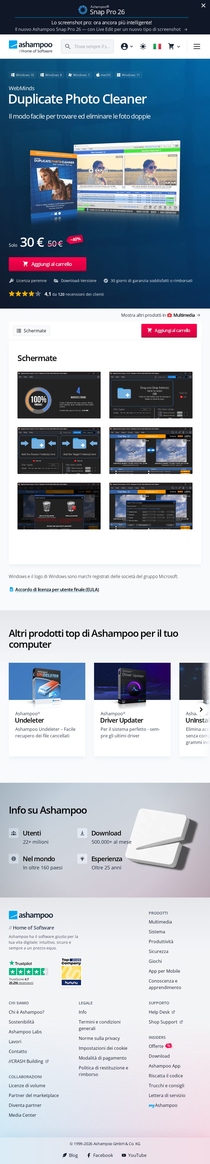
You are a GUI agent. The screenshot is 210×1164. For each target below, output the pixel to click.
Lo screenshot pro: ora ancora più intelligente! (101, 22)
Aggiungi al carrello (51, 264)
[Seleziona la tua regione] (157, 46)
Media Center (22, 1115)
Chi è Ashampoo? (26, 1012)
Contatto (18, 1051)
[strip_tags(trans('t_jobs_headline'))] (71, 971)
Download (159, 1056)
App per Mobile (164, 971)
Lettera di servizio (167, 1095)
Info (83, 1012)
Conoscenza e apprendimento (165, 984)
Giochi (155, 961)
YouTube (137, 1155)
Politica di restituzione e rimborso (103, 1071)
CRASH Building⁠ (25, 1061)
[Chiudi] (203, 5)
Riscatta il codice (166, 1076)
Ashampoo (163, 1105)
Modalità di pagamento (103, 1058)
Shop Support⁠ (163, 1022)
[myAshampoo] (126, 46)
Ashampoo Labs (25, 1032)
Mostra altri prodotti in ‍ (158, 315)
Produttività (161, 942)
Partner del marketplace (34, 1095)
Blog (73, 1155)
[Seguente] (201, 709)
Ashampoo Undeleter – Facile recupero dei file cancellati (45, 732)
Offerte (159, 1046)
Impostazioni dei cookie (103, 1048)
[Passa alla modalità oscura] (143, 46)
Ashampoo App (164, 1066)
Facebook (103, 1155)
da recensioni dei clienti (74, 294)
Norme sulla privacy (99, 1038)
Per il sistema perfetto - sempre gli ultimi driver (130, 732)
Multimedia (160, 922)
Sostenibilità (21, 1022)
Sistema (157, 932)
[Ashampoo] (31, 915)
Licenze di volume (27, 1086)
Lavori (15, 1042)
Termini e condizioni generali (100, 1025)
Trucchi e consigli (166, 1086)
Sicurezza (158, 951)
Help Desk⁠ (159, 1012)
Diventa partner (25, 1105)
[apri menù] (196, 46)
